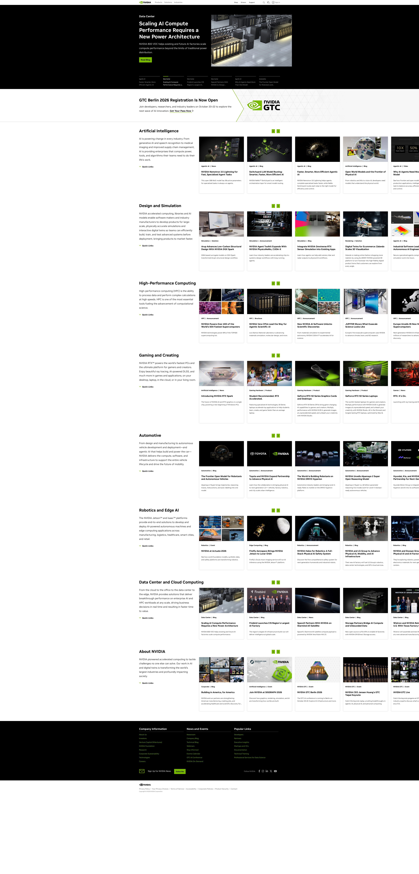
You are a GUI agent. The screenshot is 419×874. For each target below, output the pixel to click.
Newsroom (191, 734)
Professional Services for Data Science (249, 757)
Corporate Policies (205, 789)
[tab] (149, 81)
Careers (142, 761)
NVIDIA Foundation (147, 746)
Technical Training (241, 754)
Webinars (190, 746)
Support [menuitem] (252, 2)
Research (143, 750)
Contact (234, 789)
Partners (237, 738)
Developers (238, 734)
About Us (143, 734)
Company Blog (193, 738)
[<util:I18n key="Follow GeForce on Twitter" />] (271, 771)
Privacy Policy (144, 789)
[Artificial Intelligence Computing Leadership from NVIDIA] (145, 2)
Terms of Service (177, 789)
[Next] (278, 131)
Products (158, 2)
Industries (178, 2)
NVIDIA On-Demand (195, 761)
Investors (143, 738)
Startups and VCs (241, 746)
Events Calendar (193, 754)
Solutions (168, 2)
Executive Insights (241, 742)
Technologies (144, 757)
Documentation (240, 750)
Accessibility (191, 789)
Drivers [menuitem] (243, 2)
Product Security (222, 789)
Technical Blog (192, 742)
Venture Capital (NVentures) (150, 742)
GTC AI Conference (194, 757)
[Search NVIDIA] (264, 2)
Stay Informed (192, 750)
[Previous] (273, 131)
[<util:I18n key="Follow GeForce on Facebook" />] (259, 771)
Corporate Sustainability (149, 754)
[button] (268, 3)
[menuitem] (158, 2)
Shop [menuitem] (236, 2)
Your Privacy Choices (160, 789)
